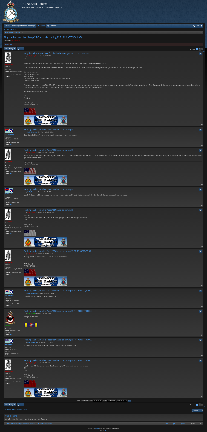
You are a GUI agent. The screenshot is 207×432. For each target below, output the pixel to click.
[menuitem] (185, 424)
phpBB (97, 428)
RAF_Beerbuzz (9, 134)
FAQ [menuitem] (195, 26)
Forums (42, 26)
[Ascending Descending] (122, 400)
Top (202, 125)
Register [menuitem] (202, 26)
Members (53, 26)
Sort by (105, 400)
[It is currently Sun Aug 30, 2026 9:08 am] (201, 32)
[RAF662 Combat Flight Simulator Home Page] (12, 11)
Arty (106, 430)
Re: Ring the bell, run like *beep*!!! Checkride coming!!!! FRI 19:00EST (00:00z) (58, 251)
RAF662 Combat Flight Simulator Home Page (20, 26)
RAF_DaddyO (15, 40)
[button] (202, 49)
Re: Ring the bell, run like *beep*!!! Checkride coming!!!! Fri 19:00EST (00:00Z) (58, 290)
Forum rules (8, 44)
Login (7, 29)
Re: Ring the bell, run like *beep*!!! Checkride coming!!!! (48, 129)
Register (14, 29)
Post (9, 49)
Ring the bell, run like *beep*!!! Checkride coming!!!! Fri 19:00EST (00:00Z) (43, 37)
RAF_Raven (8, 325)
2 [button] (199, 49)
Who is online (11, 416)
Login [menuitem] (198, 26)
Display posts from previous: (84, 400)
